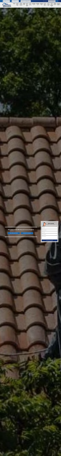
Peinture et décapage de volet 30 (51, 5)
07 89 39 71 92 (16, 1)
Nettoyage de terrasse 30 (44, 4)
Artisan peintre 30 (24, 4)
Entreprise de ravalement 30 (20, 4)
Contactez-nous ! (27, 233)
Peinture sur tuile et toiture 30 (27, 5)
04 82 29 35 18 (7, 1)
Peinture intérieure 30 (55, 4)
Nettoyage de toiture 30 (30, 4)
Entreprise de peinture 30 (17, 4)
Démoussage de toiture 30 (34, 4)
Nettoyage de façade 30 (41, 4)
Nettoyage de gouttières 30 (48, 4)
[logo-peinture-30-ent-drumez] (6, 5)
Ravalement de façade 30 (37, 4)
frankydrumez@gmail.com (26, 1)
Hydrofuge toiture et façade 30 (58, 4)
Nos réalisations (14, 233)
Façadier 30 (14, 3)
